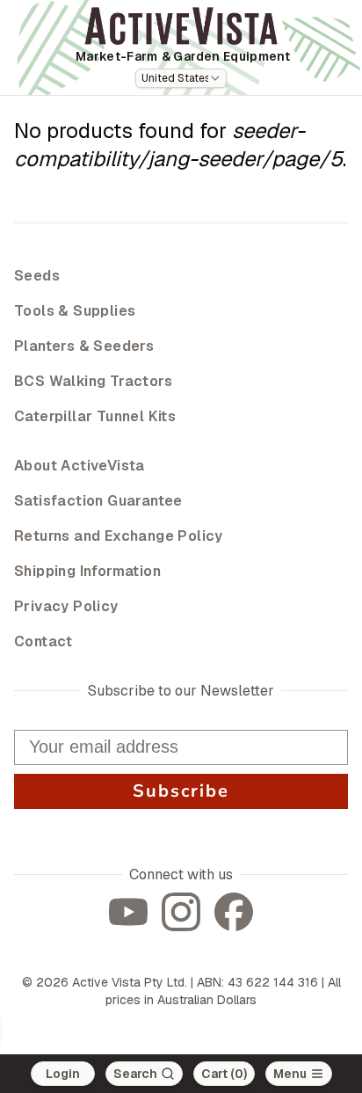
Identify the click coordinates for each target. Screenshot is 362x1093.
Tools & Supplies (74, 311)
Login (63, 1074)
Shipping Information (87, 571)
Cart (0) (224, 1074)
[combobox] (181, 78)
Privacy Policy (66, 606)
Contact (43, 641)
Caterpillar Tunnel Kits (95, 416)
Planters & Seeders (84, 346)
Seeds (37, 275)
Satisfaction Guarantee (98, 501)
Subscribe (181, 791)
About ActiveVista (79, 465)
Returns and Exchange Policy (118, 536)
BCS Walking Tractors (93, 381)
